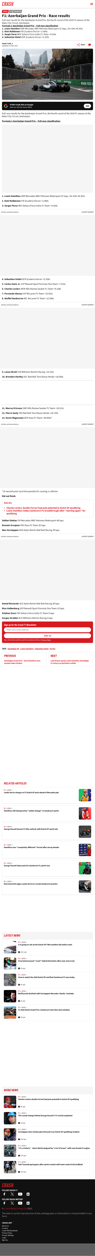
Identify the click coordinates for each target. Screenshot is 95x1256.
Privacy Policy (46, 640)
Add (87, 106)
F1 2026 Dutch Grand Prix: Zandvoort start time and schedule (44, 1010)
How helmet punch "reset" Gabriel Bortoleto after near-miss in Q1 (46, 961)
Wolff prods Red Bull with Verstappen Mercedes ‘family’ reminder (46, 993)
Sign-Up (5, 1240)
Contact (5, 1228)
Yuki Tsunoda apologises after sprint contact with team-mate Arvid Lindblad (50, 1164)
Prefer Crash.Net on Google (21, 104)
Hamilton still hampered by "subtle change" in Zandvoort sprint (31, 811)
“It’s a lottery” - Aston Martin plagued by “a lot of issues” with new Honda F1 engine (54, 1148)
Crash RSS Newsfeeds (10, 1231)
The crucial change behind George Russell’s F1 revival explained (45, 1115)
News (9, 790)
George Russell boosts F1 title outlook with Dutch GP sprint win (31, 829)
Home (5, 11)
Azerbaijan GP (13, 648)
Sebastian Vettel (42, 648)
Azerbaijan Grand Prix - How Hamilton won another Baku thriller (22, 662)
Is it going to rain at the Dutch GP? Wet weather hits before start (45, 944)
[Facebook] (5, 1195)
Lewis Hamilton (27, 648)
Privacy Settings (8, 1235)
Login (4, 1238)
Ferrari (52, 648)
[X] (13, 1195)
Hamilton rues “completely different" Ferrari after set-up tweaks (31, 847)
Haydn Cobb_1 (7, 43)
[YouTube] (21, 1195)
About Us (5, 1226)
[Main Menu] (91, 4)
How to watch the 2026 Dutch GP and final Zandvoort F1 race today (46, 977)
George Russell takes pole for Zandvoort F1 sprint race (27, 865)
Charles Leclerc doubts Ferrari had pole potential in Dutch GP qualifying (43, 508)
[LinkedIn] (29, 1195)
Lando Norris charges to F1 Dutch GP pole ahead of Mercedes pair (31, 792)
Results (17, 11)
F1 (11, 11)
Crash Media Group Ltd (15, 1208)
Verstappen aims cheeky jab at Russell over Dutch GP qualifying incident (48, 1132)
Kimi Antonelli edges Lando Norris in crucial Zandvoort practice (31, 884)
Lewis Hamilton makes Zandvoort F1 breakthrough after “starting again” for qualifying (45, 512)
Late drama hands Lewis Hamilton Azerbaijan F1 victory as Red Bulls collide (70, 662)
